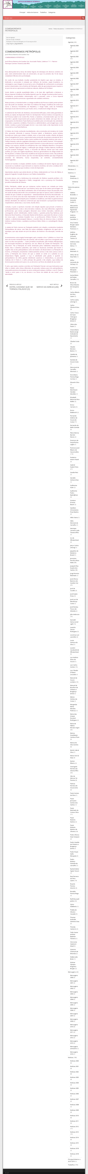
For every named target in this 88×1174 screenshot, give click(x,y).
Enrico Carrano (73, 406)
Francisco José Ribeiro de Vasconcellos (74, 450)
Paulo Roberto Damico (72, 820)
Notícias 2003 (74, 1077)
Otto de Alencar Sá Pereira (73, 778)
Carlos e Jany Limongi (74, 301)
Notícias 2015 (74, 1143)
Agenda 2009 (74, 95)
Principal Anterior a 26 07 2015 (74, 1160)
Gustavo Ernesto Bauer (73, 502)
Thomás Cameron (73, 928)
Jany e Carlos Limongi (74, 546)
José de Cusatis (72, 589)
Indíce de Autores (32, 12)
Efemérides (72, 166)
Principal (22, 12)
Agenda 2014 (74, 122)
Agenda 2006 (74, 78)
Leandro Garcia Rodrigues (73, 629)
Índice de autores (59, 28)
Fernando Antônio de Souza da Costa (73, 419)
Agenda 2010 (74, 100)
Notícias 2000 (74, 1061)
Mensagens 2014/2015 (74, 1047)
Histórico (71, 173)
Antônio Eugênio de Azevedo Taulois (73, 235)
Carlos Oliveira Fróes (74, 306)
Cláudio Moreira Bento (72, 349)
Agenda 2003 (74, 62)
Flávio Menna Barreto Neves (74, 435)
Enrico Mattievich (73, 411)
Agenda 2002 (74, 56)
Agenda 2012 (74, 111)
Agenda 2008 (74, 89)
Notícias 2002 (74, 1072)
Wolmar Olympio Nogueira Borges (73, 965)
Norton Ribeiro (72, 762)
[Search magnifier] (83, 18)
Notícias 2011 (74, 1121)
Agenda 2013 (74, 117)
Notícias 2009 (74, 1110)
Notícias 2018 (74, 1148)
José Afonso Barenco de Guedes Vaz (74, 581)
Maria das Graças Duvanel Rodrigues (73, 717)
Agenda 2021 (74, 160)
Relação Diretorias (73, 177)
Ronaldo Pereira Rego (74, 892)
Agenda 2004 (74, 67)
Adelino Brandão (73, 194)
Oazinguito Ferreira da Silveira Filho (74, 769)
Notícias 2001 (74, 1066)
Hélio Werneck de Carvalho (74, 523)
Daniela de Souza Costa (74, 361)
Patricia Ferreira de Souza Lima (74, 786)
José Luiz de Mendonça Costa (74, 601)
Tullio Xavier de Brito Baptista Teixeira (74, 935)
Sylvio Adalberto (73, 905)
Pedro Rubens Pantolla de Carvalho (74, 862)
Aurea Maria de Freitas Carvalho (74, 277)
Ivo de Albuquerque (74, 539)
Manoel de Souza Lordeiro (73, 680)
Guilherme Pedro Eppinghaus (74, 493)
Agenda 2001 (74, 51)
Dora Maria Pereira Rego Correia (74, 377)
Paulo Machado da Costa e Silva (74, 810)
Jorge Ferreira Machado (74, 574)
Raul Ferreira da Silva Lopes (74, 878)
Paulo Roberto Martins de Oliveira (73, 828)
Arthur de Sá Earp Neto (74, 256)
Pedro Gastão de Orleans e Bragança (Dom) (74, 845)
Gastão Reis (74, 472)
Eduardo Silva (74, 382)
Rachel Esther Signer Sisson (74, 870)
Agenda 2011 (74, 106)
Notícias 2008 (74, 1105)
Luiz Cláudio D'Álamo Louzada (74, 672)
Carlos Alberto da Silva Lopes (74, 294)
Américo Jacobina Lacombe (73, 217)
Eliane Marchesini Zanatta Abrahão (73, 391)
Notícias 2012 (74, 1126)
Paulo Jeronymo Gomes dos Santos (74, 802)
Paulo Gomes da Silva (74, 794)
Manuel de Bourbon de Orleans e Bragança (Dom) (74, 689)
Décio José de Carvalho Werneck (74, 369)
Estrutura (71, 169)
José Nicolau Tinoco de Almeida (74, 609)
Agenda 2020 (74, 155)
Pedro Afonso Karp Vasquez (74, 836)
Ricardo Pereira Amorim (72, 886)
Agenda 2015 (74, 128)
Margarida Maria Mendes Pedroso (73, 708)
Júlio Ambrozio (74, 614)
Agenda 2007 (74, 84)
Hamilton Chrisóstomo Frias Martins (74, 510)
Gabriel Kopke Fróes (74, 466)
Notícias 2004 (74, 1083)
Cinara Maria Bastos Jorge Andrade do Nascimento (74, 333)
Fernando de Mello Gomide (74, 426)
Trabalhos (43, 12)
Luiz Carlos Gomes (73, 666)
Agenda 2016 (74, 133)
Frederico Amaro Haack (74, 458)
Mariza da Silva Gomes (74, 744)
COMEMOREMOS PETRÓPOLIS (22, 51)
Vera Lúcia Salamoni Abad (73, 944)
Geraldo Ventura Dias (74, 479)
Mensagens (72, 972)
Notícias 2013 (74, 1132)
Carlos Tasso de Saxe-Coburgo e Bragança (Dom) (74, 317)
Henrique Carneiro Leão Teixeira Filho (74, 530)
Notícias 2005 (74, 1088)
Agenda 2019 (74, 149)
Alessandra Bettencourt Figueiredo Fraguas (74, 209)
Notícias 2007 (74, 1099)
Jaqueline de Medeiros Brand (74, 553)
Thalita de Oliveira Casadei (73, 912)
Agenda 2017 (74, 139)
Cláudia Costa (74, 341)
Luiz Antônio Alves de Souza (74, 659)
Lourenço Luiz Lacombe (74, 636)
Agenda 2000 (74, 46)
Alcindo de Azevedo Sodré (73, 200)
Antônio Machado (73, 250)
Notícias (70, 1057)
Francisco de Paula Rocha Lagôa (74, 442)
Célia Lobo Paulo (73, 325)
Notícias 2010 (74, 1116)
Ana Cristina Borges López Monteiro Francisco (74, 226)
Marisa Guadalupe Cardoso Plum (74, 735)
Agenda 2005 (74, 73)
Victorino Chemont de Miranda (74, 951)
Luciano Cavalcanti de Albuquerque (74, 650)
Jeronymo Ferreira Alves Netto (74, 560)
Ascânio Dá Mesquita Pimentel (73, 270)
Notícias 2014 (74, 1137)
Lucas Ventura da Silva (73, 642)
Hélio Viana (74, 517)
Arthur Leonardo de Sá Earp (74, 262)
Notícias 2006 (74, 1094)
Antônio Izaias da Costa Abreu (74, 244)
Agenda (70, 42)
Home (50, 28)
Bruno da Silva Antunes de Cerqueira (74, 285)
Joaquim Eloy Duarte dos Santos (74, 568)
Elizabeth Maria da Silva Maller (74, 399)
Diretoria (75, 182)
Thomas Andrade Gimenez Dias (74, 919)
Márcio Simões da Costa (73, 699)
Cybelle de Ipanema (73, 355)
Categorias (51, 12)
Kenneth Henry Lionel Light (74, 622)
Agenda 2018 (74, 144)
